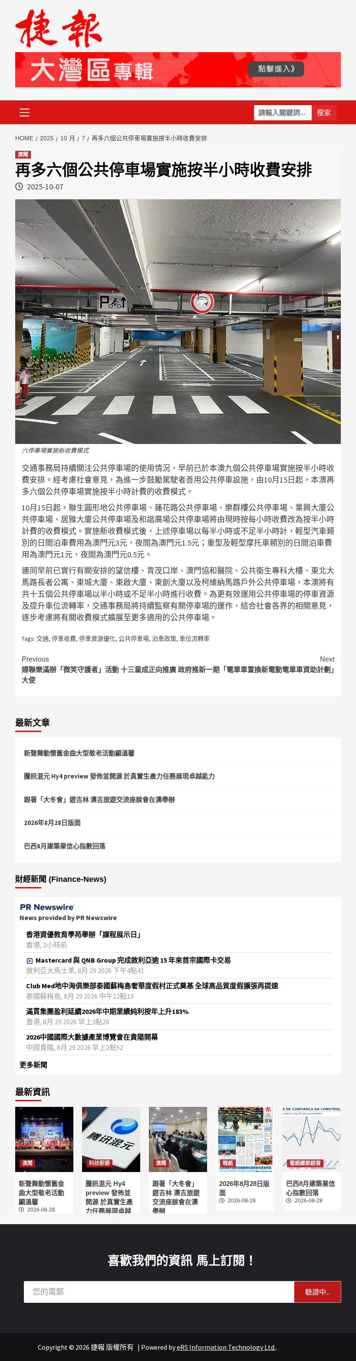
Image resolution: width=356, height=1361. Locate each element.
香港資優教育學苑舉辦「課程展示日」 (85, 934)
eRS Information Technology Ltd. (226, 1347)
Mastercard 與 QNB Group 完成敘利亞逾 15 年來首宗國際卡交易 (133, 960)
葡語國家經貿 (305, 1163)
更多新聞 (33, 1064)
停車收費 (64, 638)
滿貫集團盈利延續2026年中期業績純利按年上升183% (107, 1011)
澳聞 (23, 155)
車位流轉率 (194, 638)
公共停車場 (134, 638)
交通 (42, 638)
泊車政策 (164, 638)
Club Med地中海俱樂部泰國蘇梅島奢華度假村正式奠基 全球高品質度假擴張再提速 (152, 985)
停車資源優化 (97, 638)
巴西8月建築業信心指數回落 (64, 846)
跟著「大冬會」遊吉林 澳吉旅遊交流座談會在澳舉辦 (99, 799)
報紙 (228, 1163)
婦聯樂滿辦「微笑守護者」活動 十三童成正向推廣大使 (99, 670)
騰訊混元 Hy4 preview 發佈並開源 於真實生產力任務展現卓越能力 (119, 776)
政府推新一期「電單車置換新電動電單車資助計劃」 (256, 664)
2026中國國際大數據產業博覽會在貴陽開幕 (92, 1037)
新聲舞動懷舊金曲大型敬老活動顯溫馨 (79, 753)
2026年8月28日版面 (52, 822)
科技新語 (99, 1163)
